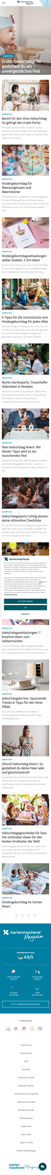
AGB (26, 1061)
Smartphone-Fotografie (26, 1093)
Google (41, 582)
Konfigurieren (25, 614)
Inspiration (26, 1126)
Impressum (26, 1045)
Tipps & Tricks (26, 1142)
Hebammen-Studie (26, 1101)
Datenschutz (26, 1053)
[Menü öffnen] (7, 3)
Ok (25, 607)
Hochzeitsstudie (26, 1077)
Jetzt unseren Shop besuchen (25, 1004)
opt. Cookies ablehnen (25, 601)
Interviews (26, 1134)
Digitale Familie (26, 1085)
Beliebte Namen (26, 1110)
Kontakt (26, 1069)
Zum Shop (47, 4)
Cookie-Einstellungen (26, 1150)
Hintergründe (26, 1118)
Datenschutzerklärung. (10, 594)
